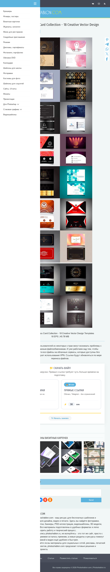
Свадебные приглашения (14, 37)
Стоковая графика (11, 109)
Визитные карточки (11, 21)
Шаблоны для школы (12, 68)
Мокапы (6, 93)
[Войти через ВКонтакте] (40, 500)
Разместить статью (69, 558)
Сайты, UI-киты (9, 88)
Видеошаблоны (9, 114)
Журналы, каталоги (11, 26)
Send (91, 500)
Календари (8, 62)
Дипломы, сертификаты (13, 47)
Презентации (8, 99)
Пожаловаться (90, 558)
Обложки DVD (9, 57)
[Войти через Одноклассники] (50, 500)
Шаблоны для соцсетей (13, 83)
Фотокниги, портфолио (13, 52)
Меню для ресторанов (13, 31)
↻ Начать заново (60, 418)
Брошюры (7, 11)
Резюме (6, 42)
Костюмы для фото (11, 78)
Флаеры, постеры (10, 16)
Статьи (51, 558)
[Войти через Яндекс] (45, 500)
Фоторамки (8, 73)
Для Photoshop (10, 104)
